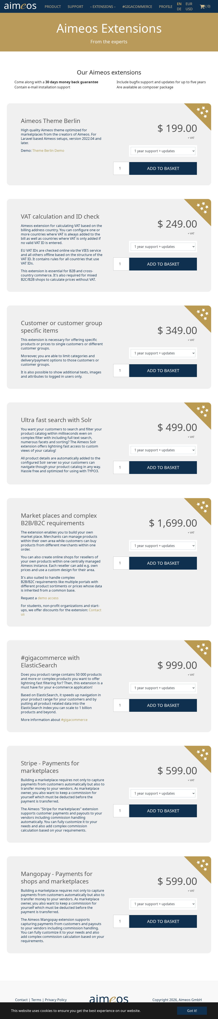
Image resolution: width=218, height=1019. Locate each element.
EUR (189, 3)
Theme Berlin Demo (48, 150)
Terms (36, 999)
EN (179, 3)
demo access (48, 598)
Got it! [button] (192, 1010)
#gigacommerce (74, 719)
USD (189, 9)
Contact (21, 999)
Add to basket (163, 168)
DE (179, 9)
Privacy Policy (56, 999)
